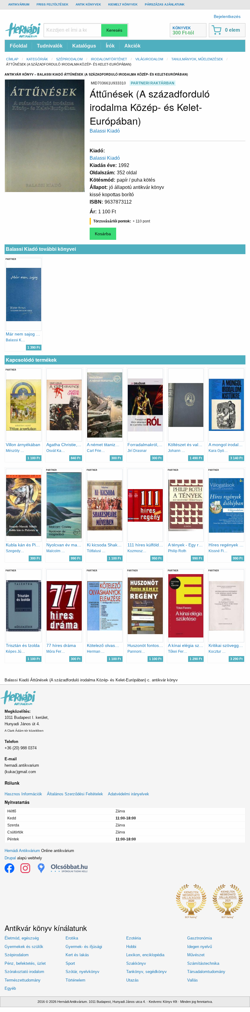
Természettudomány (23, 980)
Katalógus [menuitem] (84, 45)
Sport (70, 963)
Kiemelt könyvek (123, 4)
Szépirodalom (69, 59)
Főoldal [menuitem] (18, 45)
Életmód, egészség (22, 938)
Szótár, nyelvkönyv (82, 971)
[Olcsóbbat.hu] (69, 868)
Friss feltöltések (52, 4)
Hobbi (131, 946)
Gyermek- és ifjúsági (84, 946)
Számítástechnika (203, 963)
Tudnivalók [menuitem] (49, 45)
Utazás (132, 980)
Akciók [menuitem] (132, 45)
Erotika (72, 938)
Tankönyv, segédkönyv (146, 971)
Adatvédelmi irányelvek (128, 794)
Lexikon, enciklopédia (145, 955)
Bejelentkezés (227, 16)
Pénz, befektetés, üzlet (25, 963)
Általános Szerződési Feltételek (75, 794)
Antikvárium (18, 4)
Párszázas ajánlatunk (164, 4)
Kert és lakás (77, 955)
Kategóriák (37, 59)
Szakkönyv (136, 963)
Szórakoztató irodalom (24, 971)
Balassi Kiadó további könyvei (41, 249)
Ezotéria (133, 938)
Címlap (12, 59)
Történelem (75, 980)
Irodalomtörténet (109, 59)
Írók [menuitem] (110, 45)
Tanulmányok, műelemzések (197, 59)
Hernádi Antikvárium (22, 850)
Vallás (192, 980)
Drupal (10, 858)
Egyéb (10, 988)
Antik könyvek (88, 4)
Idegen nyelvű (199, 946)
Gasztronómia (199, 938)
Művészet (196, 955)
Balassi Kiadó (105, 130)
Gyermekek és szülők (24, 946)
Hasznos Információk (23, 794)
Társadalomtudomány (206, 971)
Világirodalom (149, 59)
